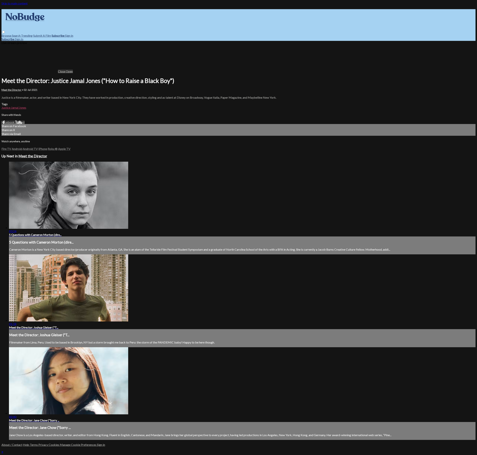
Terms (34, 444)
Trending (27, 35)
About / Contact (11, 444)
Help (26, 444)
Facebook (8, 122)
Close (62, 71)
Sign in (69, 35)
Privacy (43, 444)
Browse (6, 35)
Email (21, 122)
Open (69, 71)
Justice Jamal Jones (13, 107)
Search (16, 35)
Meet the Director (11, 89)
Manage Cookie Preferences (78, 444)
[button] (3, 32)
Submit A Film (42, 35)
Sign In (19, 39)
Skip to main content (14, 3)
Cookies (54, 444)
